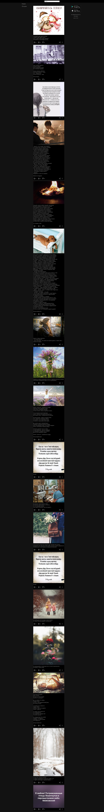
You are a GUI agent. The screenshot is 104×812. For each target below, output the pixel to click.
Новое (24, 4)
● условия (76, 16)
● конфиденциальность (76, 14)
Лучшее (24, 6)
